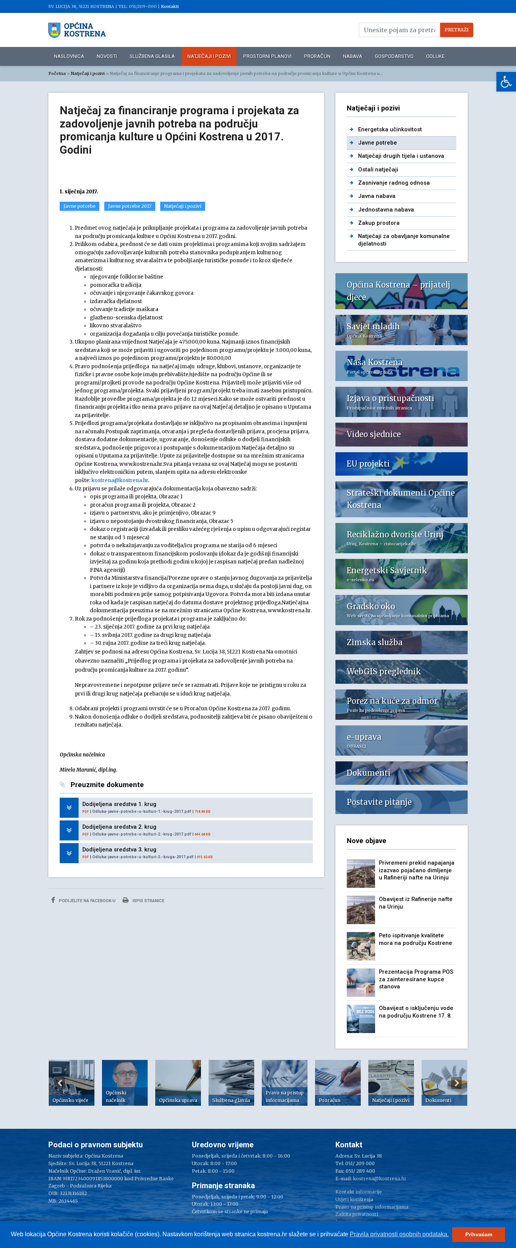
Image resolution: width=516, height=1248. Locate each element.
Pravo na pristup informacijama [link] (371, 1207)
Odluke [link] (435, 56)
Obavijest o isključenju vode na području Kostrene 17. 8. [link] (416, 1012)
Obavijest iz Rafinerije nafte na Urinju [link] (416, 903)
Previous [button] (59, 1083)
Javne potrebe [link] (79, 206)
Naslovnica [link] (69, 56)
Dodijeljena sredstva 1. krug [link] (119, 804)
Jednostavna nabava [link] (386, 209)
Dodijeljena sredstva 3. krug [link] (119, 849)
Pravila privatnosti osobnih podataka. (399, 1234)
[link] (506, 82)
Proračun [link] (317, 56)
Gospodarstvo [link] (394, 56)
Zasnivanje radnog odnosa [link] (394, 182)
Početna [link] (57, 73)
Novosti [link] (107, 56)
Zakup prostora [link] (379, 222)
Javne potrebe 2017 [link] (129, 206)
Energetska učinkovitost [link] (390, 129)
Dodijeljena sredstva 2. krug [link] (119, 826)
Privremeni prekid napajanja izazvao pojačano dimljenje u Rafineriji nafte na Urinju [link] (416, 870)
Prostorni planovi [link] (267, 56)
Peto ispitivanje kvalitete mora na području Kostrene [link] (415, 939)
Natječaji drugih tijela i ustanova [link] (401, 155)
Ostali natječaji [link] (378, 169)
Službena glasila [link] (152, 56)
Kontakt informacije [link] (358, 1192)
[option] (71, 1083)
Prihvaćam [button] (478, 1234)
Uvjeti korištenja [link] (354, 1199)
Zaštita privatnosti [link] (356, 1214)
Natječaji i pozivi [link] (209, 56)
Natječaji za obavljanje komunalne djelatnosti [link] (404, 240)
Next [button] (456, 1083)
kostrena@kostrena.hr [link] (119, 480)
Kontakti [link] (170, 6)
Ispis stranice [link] (147, 900)
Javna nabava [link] (376, 196)
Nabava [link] (352, 56)
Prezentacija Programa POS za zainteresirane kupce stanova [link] (416, 979)
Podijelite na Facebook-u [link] (87, 900)
